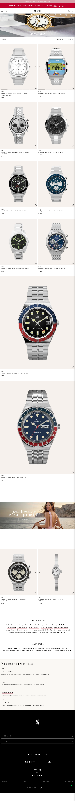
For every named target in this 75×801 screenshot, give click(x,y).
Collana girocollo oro (30, 648)
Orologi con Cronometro (17, 632)
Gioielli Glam (61, 632)
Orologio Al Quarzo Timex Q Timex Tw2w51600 (51, 211)
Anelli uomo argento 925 (59, 648)
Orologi (27, 15)
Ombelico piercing (44, 648)
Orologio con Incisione (24, 630)
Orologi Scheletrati (47, 627)
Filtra (69, 39)
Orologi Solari (11, 627)
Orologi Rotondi (50, 630)
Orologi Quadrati (34, 627)
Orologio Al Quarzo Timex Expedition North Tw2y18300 (16, 268)
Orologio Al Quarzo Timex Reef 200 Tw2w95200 (14, 211)
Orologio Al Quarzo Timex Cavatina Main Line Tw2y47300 (50, 600)
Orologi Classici (10, 630)
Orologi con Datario (44, 625)
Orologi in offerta (31, 632)
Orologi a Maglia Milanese (60, 625)
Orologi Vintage (22, 627)
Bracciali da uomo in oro (11, 650)
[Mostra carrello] (72, 11)
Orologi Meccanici (31, 625)
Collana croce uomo (26, 650)
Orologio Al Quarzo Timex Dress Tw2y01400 (50, 152)
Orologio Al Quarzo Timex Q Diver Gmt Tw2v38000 (15, 373)
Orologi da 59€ (44, 632)
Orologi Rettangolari (63, 630)
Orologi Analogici (38, 630)
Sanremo (53, 632)
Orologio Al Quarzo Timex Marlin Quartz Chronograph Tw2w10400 (15, 153)
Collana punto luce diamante (62, 650)
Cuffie (8, 625)
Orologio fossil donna (15, 648)
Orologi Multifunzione (61, 627)
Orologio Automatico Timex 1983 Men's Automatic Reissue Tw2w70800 (14, 94)
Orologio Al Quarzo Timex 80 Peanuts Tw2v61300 (51, 93)
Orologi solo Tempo (17, 625)
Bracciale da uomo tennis (43, 650)
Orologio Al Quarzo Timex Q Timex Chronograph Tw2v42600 (14, 600)
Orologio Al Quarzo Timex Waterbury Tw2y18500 (51, 268)
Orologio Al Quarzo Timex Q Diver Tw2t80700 (13, 477)
